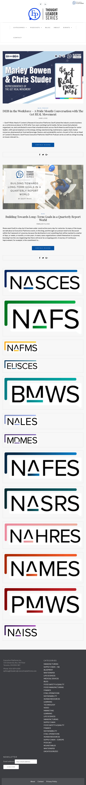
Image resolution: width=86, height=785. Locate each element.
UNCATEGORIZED (51, 751)
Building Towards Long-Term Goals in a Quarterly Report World (43, 218)
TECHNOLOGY (49, 705)
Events (66, 27)
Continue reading (43, 145)
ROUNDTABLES (50, 745)
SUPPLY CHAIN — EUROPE (54, 740)
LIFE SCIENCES (49, 676)
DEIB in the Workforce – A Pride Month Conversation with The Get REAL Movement (43, 112)
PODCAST (45, 108)
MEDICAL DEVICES (51, 679)
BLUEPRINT (48, 670)
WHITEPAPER (49, 673)
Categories (19, 27)
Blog (47, 27)
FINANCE (47, 690)
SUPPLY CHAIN (49, 722)
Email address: (8, 761)
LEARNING (48, 702)
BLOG (39, 108)
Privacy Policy (51, 781)
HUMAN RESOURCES (52, 699)
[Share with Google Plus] (46, 155)
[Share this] (40, 155)
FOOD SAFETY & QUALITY (54, 684)
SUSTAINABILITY (50, 696)
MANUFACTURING (51, 664)
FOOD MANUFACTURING (54, 687)
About (57, 27)
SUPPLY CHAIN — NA (52, 667)
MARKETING (49, 711)
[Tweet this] (43, 155)
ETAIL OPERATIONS (51, 693)
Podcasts (35, 27)
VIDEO (46, 708)
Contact (17, 37)
